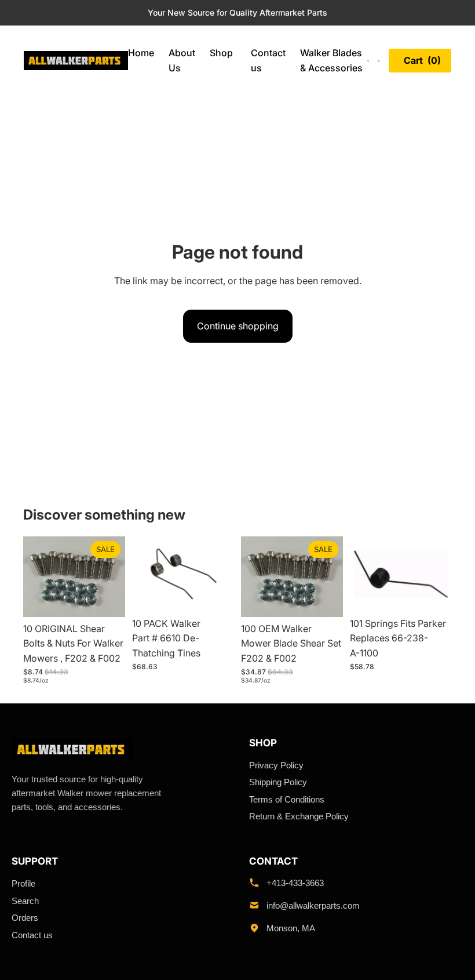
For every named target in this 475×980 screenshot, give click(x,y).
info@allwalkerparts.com (313, 905)
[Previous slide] (253, 576)
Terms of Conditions (286, 799)
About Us (182, 60)
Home (141, 53)
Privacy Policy (276, 765)
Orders (25, 918)
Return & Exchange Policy (299, 816)
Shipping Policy (278, 782)
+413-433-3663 (295, 883)
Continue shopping (238, 326)
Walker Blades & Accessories (331, 60)
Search (25, 901)
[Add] (107, 599)
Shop (221, 53)
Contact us (268, 60)
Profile (23, 883)
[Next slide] (330, 576)
